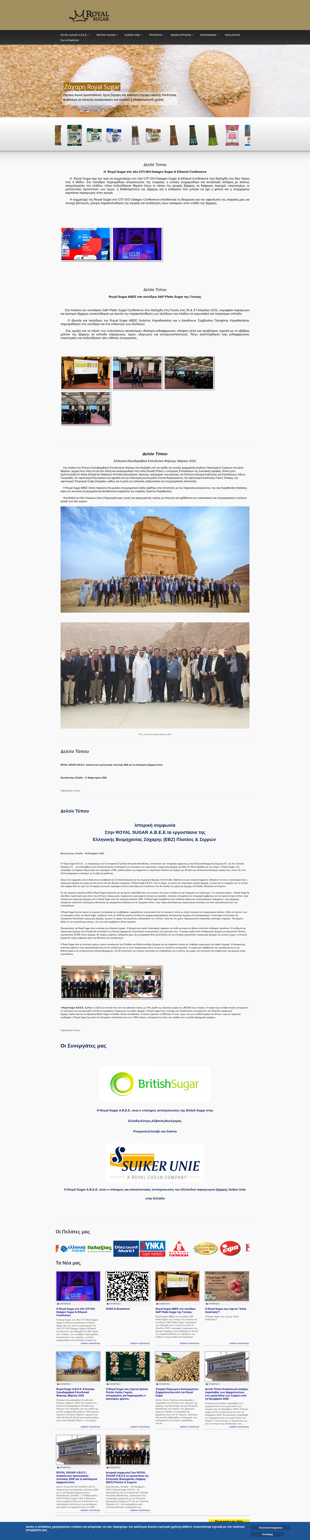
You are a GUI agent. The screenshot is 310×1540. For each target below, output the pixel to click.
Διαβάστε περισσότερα (90, 1343)
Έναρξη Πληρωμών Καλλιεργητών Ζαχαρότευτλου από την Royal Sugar (177, 1392)
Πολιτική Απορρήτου (270, 1527)
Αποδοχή (267, 1534)
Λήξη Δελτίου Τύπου (70, 434)
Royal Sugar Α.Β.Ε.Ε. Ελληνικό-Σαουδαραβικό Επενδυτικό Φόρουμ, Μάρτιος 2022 (75, 1392)
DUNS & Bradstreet (118, 1308)
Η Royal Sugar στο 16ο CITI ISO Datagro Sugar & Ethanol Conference (75, 1312)
